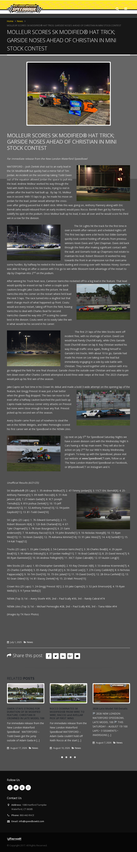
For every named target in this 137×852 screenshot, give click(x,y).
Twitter (56, 656)
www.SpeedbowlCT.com (96, 458)
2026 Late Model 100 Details (110, 708)
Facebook (49, 656)
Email (77, 656)
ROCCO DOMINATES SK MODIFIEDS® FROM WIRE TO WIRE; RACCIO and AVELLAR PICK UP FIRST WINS (67, 713)
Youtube (22, 787)
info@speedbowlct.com (31, 821)
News (30, 642)
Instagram (28, 787)
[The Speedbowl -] (25, 8)
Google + (70, 656)
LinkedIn (63, 656)
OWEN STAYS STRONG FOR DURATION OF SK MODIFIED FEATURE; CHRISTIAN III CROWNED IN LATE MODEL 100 (25, 713)
